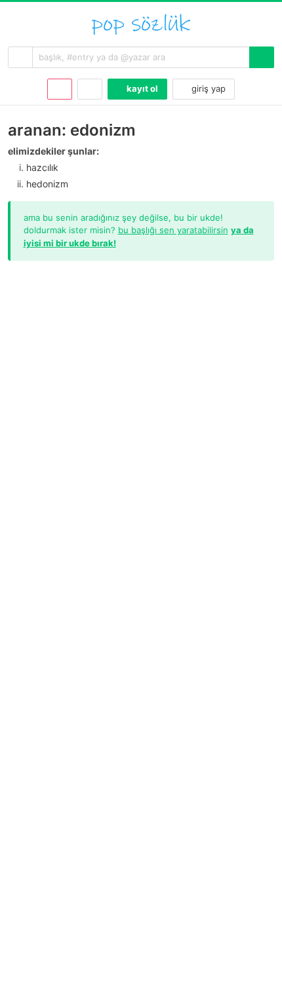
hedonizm (47, 183)
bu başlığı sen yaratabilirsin (173, 230)
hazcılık (42, 167)
